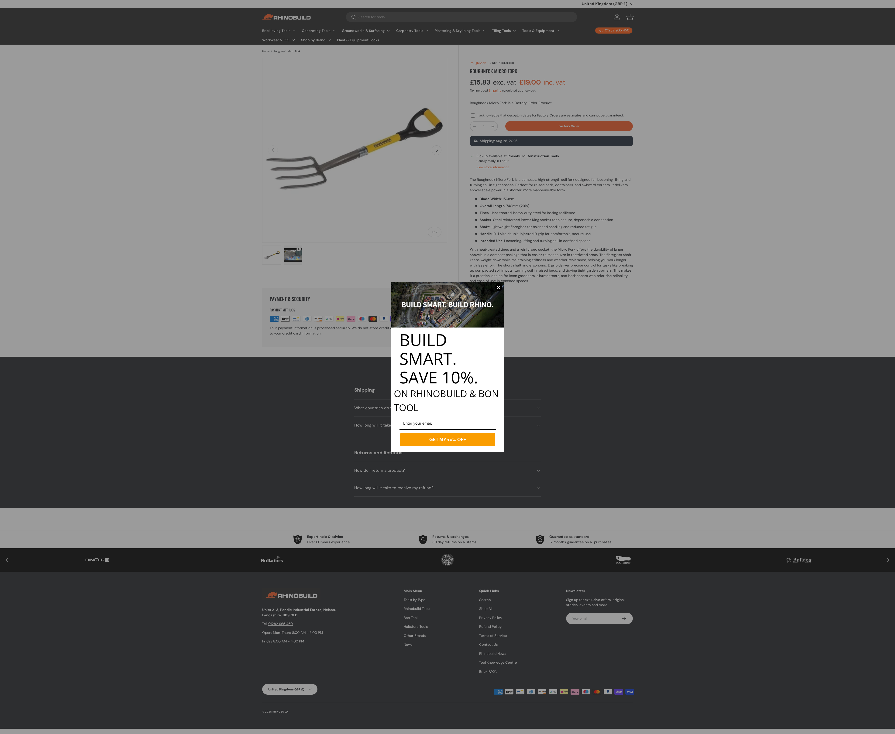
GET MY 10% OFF (447, 439)
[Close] (498, 287)
